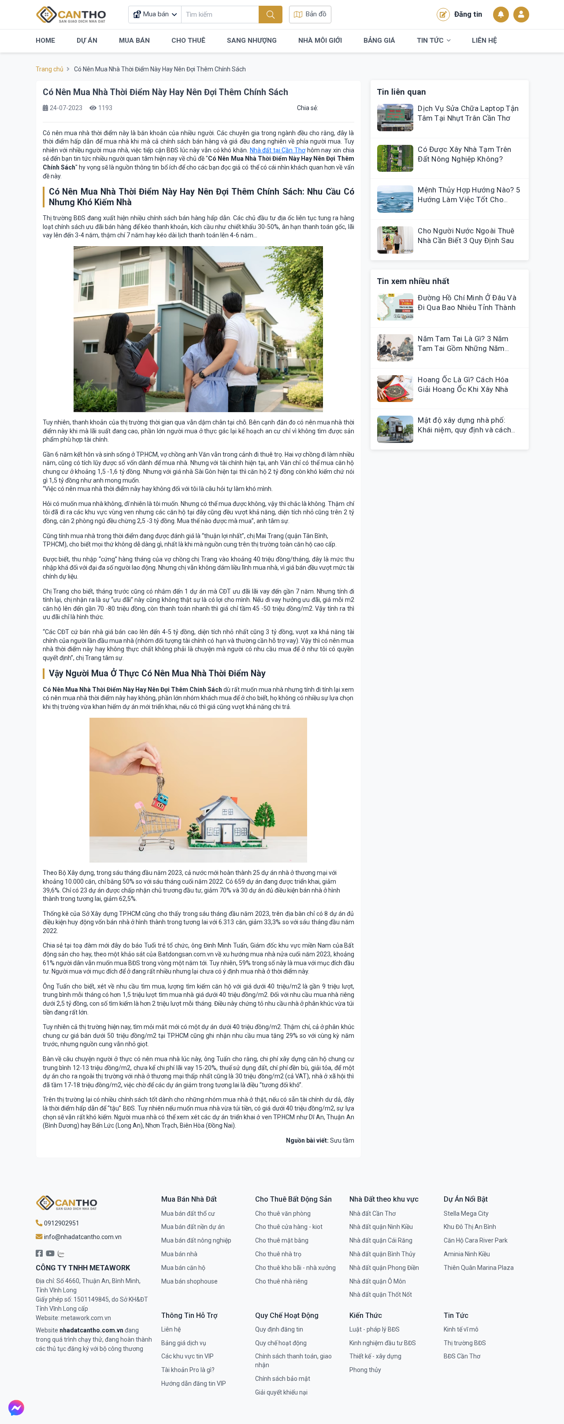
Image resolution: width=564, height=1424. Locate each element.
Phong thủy (365, 1369)
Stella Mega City (466, 1213)
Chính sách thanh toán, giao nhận (293, 1361)
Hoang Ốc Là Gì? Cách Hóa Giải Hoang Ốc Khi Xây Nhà (463, 384)
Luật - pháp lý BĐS (374, 1329)
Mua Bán (134, 40)
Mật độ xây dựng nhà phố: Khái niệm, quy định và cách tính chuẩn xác (464, 430)
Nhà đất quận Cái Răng (380, 1240)
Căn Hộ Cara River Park (476, 1240)
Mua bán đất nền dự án (193, 1226)
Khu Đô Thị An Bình (470, 1226)
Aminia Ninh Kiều (467, 1254)
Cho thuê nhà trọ (278, 1254)
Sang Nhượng (252, 40)
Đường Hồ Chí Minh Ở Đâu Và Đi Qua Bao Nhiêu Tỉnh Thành (467, 302)
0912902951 (61, 1223)
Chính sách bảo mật (282, 1378)
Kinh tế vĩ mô (461, 1329)
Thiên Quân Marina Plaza (479, 1267)
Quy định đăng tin (279, 1329)
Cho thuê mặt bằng (281, 1240)
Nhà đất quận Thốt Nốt (380, 1294)
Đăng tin (468, 14)
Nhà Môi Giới (320, 40)
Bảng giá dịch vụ (183, 1343)
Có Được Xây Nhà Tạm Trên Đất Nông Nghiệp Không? (464, 154)
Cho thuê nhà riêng (281, 1281)
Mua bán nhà (179, 1254)
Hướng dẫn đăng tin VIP (193, 1383)
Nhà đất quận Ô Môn (377, 1281)
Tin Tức (430, 40)
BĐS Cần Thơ (462, 1356)
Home (45, 40)
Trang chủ (49, 69)
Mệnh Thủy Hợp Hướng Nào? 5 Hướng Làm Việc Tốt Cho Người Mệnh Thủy (469, 199)
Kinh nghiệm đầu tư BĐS (382, 1343)
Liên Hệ (484, 40)
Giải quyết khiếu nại (281, 1392)
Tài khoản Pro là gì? (188, 1369)
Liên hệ (171, 1329)
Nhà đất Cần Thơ (372, 1213)
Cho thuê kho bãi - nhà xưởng (295, 1267)
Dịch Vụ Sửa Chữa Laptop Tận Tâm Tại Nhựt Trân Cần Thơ (468, 113)
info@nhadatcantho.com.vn (82, 1236)
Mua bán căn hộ (183, 1267)
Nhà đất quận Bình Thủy (382, 1254)
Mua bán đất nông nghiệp (196, 1240)
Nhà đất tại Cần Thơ (278, 150)
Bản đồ (316, 14)
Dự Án (87, 40)
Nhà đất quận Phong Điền (384, 1267)
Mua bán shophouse (189, 1281)
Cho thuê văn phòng (283, 1213)
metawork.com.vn (86, 1317)
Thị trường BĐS (465, 1343)
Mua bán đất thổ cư (188, 1213)
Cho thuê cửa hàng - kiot (289, 1226)
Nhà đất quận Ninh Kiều (381, 1226)
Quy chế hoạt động (281, 1343)
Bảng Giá (379, 40)
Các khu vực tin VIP (187, 1356)
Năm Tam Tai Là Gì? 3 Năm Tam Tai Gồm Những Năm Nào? (463, 348)
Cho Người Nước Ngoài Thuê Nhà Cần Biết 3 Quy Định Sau (466, 235)
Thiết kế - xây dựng (375, 1356)
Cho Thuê (188, 40)
